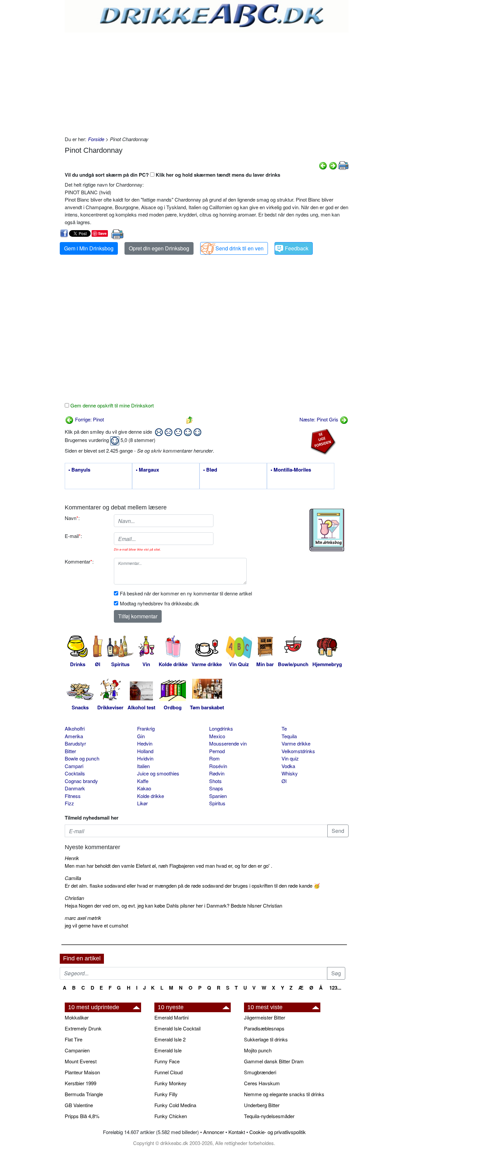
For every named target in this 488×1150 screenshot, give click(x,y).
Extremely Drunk (83, 1028)
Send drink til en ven (239, 248)
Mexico (217, 736)
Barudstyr (75, 743)
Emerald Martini (171, 1017)
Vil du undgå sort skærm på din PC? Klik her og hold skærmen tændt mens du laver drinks (172, 174)
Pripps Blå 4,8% (82, 1115)
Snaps (216, 788)
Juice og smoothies (158, 773)
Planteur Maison (82, 1072)
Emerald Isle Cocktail (177, 1028)
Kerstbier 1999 (80, 1083)
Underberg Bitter (262, 1105)
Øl (284, 780)
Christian (74, 897)
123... (335, 987)
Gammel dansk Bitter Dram (274, 1061)
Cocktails (75, 773)
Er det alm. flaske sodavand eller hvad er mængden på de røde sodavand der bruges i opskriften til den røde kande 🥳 (192, 885)
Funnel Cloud (168, 1072)
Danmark (75, 788)
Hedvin (144, 743)
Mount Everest (81, 1061)
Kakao (144, 788)
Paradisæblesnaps (264, 1028)
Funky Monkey (170, 1083)
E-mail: (73, 535)
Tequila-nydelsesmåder (269, 1115)
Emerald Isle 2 (170, 1039)
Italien (143, 765)
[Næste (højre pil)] (333, 164)
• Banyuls (79, 470)
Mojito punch (258, 1050)
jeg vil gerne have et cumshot (96, 925)
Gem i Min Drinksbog (89, 248)
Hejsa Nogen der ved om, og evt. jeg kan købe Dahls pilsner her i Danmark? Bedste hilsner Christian (173, 905)
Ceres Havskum (262, 1083)
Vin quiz (290, 758)
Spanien (218, 795)
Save (102, 233)
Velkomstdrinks (298, 751)
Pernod (217, 751)
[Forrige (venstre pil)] (323, 164)
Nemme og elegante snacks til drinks (284, 1094)
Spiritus (217, 803)
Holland (145, 751)
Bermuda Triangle (84, 1094)
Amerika (74, 736)
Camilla (73, 877)
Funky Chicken (170, 1115)
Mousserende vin (228, 743)
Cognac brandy (81, 780)
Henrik (72, 857)
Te (284, 728)
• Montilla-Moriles (291, 470)
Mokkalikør (77, 1017)
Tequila (289, 736)
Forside (96, 138)
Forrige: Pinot (89, 419)
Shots (215, 780)
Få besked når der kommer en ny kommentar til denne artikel (186, 593)
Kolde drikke (150, 795)
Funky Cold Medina (175, 1105)
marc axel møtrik (83, 917)
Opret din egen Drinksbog (159, 248)
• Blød (210, 470)
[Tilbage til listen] (189, 419)
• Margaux (147, 470)
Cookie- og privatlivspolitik (277, 1131)
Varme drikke (296, 743)
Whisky (290, 773)
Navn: (72, 517)
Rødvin (216, 773)
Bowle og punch (82, 758)
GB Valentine (79, 1105)
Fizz (69, 803)
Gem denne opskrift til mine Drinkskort (111, 405)
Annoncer (213, 1131)
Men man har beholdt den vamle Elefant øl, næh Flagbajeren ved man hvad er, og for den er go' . (168, 865)
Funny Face (167, 1061)
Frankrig (146, 728)
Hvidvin (145, 758)
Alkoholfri (75, 728)
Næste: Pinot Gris (319, 419)
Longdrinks (221, 728)
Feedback (296, 248)
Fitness (73, 795)
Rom (214, 758)
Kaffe (142, 780)
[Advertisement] (207, 82)
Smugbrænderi (260, 1072)
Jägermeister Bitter (264, 1017)
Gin (141, 736)
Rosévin (218, 765)
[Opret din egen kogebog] (326, 530)
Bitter (70, 751)
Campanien (77, 1050)
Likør (142, 803)
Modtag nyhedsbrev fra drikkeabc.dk (159, 603)
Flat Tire (73, 1039)
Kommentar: (79, 561)
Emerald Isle (168, 1050)
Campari (74, 765)
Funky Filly (166, 1094)
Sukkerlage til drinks (266, 1039)
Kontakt (236, 1131)
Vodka (288, 765)
